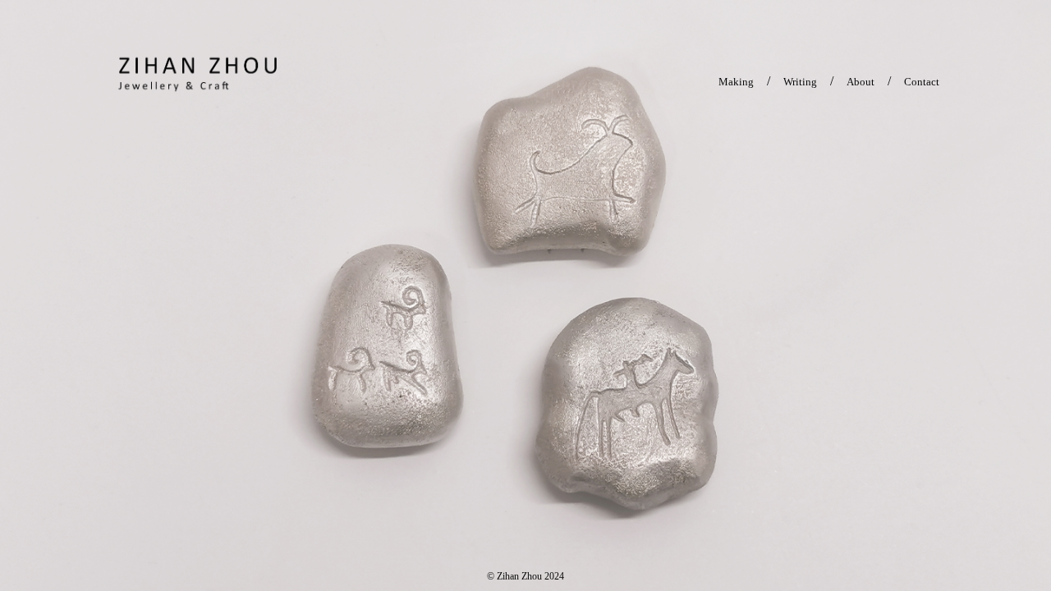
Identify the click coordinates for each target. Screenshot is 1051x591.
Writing (800, 82)
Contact (921, 82)
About (860, 82)
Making (736, 82)
